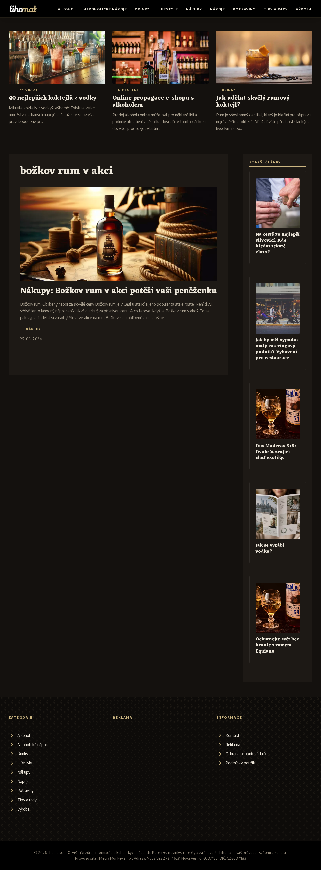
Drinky (142, 9)
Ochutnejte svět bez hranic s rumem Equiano (277, 645)
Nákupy (194, 9)
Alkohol (67, 9)
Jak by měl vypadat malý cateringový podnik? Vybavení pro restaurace (277, 349)
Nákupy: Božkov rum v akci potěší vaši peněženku (118, 291)
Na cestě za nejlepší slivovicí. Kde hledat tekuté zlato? (278, 243)
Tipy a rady (276, 9)
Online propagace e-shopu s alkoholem (153, 101)
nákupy (33, 329)
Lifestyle (167, 9)
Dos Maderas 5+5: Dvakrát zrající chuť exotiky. (276, 452)
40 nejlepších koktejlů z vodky (52, 98)
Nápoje (217, 9)
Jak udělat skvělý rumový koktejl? (253, 101)
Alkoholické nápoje (105, 9)
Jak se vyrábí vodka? (270, 548)
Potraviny (244, 9)
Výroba (304, 9)
